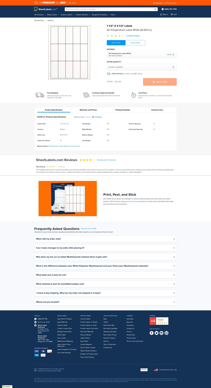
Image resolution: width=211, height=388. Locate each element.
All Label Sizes (39, 20)
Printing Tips (108, 348)
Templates (123, 110)
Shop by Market (85, 335)
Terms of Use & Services (135, 341)
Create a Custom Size (64, 328)
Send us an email (43, 322)
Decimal (89, 117)
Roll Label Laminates (110, 328)
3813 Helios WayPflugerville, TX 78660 (45, 338)
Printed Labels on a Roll (88, 325)
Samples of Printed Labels (89, 354)
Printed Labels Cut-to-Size (89, 328)
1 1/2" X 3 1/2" (64, 124)
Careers (129, 332)
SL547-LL (51, 20)
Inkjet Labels (61, 335)
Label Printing (85, 338)
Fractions (98, 117)
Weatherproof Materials (65, 341)
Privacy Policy (131, 338)
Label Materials (62, 322)
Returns (106, 341)
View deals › (72, 3)
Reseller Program (109, 338)
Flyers (82, 348)
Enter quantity (114, 62)
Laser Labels (61, 338)
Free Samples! (158, 3)
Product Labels (62, 325)
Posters (87, 348)
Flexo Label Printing (87, 357)
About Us (130, 322)
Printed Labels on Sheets (88, 322)
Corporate (130, 319)
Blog (105, 319)
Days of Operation (110, 344)
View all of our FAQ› (88, 228)
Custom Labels (85, 319)
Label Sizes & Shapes (64, 319)
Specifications (54, 110)
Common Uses (157, 110)
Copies (93, 348)
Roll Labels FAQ (109, 325)
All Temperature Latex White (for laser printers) (64, 146)
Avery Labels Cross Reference (64, 345)
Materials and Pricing (88, 110)
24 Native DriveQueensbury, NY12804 (43, 329)
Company (130, 316)
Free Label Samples (64, 353)
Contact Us (130, 328)
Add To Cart (161, 82)
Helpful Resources (110, 316)
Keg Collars (84, 341)
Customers (130, 325)
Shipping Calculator (110, 332)
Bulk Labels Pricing (110, 335)
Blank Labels (116, 43)
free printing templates (137, 201)
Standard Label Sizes (64, 332)
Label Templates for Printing (66, 349)
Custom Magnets (86, 344)
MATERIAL (111, 49)
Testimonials (131, 335)
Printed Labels (135, 43)
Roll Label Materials (87, 332)
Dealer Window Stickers (88, 351)
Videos (106, 322)
